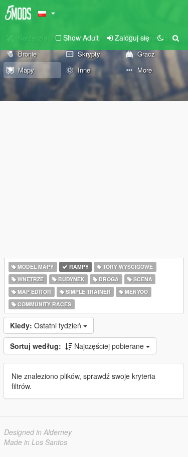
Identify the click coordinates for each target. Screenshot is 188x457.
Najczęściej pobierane (78, 346)
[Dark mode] (160, 37)
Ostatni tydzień (46, 325)
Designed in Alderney (38, 432)
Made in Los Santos (35, 442)
